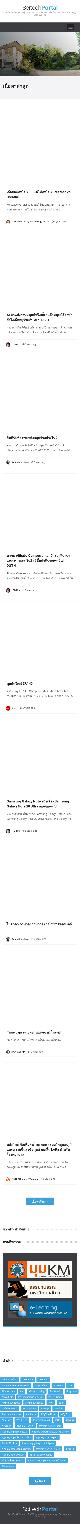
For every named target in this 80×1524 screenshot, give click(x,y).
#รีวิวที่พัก (6, 1425)
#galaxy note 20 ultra (50, 1425)
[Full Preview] (40, 111)
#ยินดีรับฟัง (7, 1397)
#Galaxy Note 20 (25, 1425)
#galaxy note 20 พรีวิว (13, 1454)
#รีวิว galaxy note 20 (12, 1460)
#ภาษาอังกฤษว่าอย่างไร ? (30, 1397)
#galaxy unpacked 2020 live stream (50, 1431)
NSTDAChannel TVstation (24, 1179)
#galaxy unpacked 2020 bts (16, 1437)
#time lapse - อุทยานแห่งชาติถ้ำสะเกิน (47, 1460)
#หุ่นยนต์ (70, 1420)
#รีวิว (57, 1420)
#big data (71, 1391)
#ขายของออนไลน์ (41, 1420)
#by (70, 1385)
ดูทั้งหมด (40, 1481)
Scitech (40, 10)
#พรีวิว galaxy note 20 (41, 1454)
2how (14, 708)
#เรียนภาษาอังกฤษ (11, 1402)
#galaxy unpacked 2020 (14, 1431)
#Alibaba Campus (11, 1414)
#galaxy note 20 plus (47, 1437)
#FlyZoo (65, 1414)
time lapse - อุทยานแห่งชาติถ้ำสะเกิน (35, 1032)
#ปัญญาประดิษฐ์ (37, 1391)
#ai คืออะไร (55, 1391)
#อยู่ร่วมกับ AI (41, 1385)
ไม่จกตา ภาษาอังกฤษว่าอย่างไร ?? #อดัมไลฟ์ (39, 924)
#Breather (27, 1379)
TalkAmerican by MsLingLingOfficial (30, 221)
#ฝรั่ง (50, 1402)
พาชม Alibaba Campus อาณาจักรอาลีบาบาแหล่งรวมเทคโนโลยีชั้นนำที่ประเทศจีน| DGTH (38, 561)
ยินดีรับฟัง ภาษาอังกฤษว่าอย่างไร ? (32, 438)
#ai (21, 1391)
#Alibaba (31, 1414)
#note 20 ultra (9, 1443)
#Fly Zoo (6, 1420)
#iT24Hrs (58, 1385)
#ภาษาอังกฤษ (55, 1397)
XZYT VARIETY (16, 1052)
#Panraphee (8, 1391)
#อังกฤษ (45, 1408)
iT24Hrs (15, 344)
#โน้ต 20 (70, 1449)
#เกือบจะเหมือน (9, 1379)
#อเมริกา (58, 1408)
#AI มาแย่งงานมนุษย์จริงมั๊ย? (16, 1385)
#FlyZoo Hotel (48, 1414)
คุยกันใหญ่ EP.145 (20, 683)
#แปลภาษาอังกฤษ (34, 1402)
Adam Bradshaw (20, 462)
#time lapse (8, 1466)
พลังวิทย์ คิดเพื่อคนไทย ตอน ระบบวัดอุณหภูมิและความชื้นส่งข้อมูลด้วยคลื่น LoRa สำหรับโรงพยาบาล (39, 1149)
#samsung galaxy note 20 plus (38, 1443)
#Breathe (43, 1379)
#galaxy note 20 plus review (16, 1449)
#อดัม (61, 1402)
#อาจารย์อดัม (29, 1408)
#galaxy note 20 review (48, 1449)
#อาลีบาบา (21, 1420)
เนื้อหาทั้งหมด (40, 1201)
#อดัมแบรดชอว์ (9, 1408)
